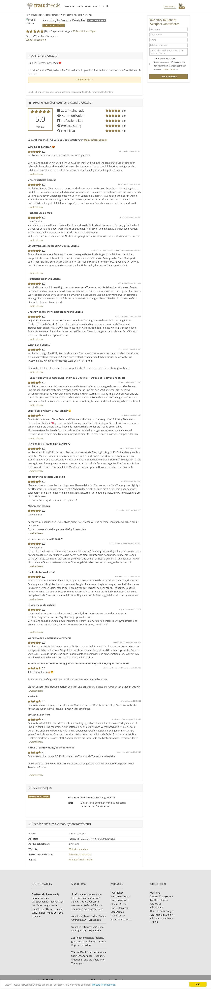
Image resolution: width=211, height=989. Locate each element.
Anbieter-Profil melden (81, 859)
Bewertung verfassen (80, 854)
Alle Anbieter (157, 907)
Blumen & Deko (119, 904)
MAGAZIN (69, 6)
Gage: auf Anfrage (60, 31)
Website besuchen (36, 39)
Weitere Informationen (104, 984)
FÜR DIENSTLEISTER (94, 6)
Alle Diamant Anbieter (162, 918)
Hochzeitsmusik (119, 900)
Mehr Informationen (95, 139)
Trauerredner (118, 915)
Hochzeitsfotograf (120, 896)
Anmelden (170, 6)
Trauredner (117, 892)
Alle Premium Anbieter (162, 914)
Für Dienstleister (159, 900)
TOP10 (80, 6)
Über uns (155, 892)
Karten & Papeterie (121, 919)
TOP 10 (154, 922)
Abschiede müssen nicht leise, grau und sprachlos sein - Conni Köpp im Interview (88, 941)
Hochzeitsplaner (119, 908)
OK (198, 984)
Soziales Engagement (161, 896)
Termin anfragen (168, 76)
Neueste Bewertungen (162, 911)
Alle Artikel (155, 903)
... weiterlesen (83, 79)
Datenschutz (169, 69)
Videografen (117, 911)
